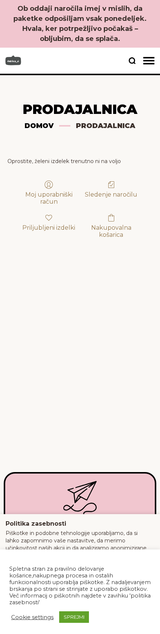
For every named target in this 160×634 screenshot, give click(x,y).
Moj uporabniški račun (49, 198)
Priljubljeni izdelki (48, 227)
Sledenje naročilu (111, 194)
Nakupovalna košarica (111, 231)
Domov (39, 126)
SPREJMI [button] (74, 617)
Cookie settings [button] (32, 617)
